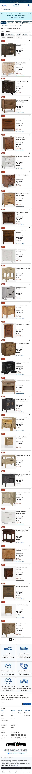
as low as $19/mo (20, 318)
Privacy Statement (8, 752)
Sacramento (27, 715)
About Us (3, 738)
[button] (6, 1)
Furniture (3, 22)
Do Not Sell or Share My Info (15, 753)
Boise (19, 712)
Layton (2, 715)
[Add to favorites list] (29, 41)
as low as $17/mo (20, 337)
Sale (7, 25)
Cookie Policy (24, 752)
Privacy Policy (15, 765)
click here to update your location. (16, 17)
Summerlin (12, 718)
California (27, 710)
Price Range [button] (25, 34)
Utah (2, 710)
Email (2, 701)
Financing (3, 732)
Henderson (13, 712)
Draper (2, 712)
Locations (3, 708)
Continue (26, 704)
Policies (26, 750)
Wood (21, 25)
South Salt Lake (4, 720)
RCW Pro (3, 727)
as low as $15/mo (20, 75)
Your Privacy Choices (24, 768)
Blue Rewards (4, 735)
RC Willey (3, 25)
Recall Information (10, 750)
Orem (2, 718)
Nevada (12, 710)
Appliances (10, 22)
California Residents (17, 752)
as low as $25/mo (20, 243)
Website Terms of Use (19, 750)
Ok (8, 768)
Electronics (18, 22)
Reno (11, 715)
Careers (2, 730)
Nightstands (17, 25)
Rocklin (26, 712)
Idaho (20, 710)
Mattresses (25, 22)
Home (5, 750)
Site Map (23, 753)
